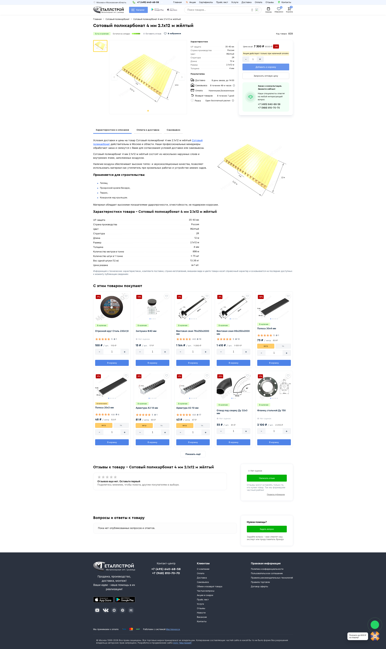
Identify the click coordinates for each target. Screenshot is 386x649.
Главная (177, 2)
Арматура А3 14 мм (147, 407)
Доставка (247, 2)
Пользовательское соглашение (267, 573)
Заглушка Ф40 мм (146, 331)
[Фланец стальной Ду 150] (274, 386)
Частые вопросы (205, 590)
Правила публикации (276, 494)
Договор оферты (259, 586)
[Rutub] (131, 610)
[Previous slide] (114, 77)
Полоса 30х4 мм (266, 328)
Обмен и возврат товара (209, 586)
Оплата (258, 2)
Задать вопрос (267, 529)
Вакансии (202, 617)
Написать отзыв (267, 478)
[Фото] (148, 77)
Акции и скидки (205, 595)
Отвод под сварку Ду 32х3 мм (232, 412)
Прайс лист (222, 2)
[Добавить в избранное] (126, 296)
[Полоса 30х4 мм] (274, 307)
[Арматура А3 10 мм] (193, 386)
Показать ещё (193, 454)
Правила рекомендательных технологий (272, 577)
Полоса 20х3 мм (104, 407)
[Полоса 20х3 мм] (112, 386)
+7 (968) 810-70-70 (269, 107)
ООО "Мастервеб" (182, 642)
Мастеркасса (173, 629)
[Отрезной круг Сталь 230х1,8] (112, 307)
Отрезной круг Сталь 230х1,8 (112, 331)
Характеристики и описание (112, 130)
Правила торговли (260, 582)
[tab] (148, 111)
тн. (283, 346)
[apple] (172, 10)
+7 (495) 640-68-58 (269, 104)
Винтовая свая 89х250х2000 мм (233, 332)
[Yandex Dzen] (114, 610)
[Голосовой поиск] (252, 10)
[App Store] (103, 599)
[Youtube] (97, 610)
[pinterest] (123, 610)
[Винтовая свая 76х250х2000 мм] (193, 307)
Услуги (234, 2)
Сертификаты (206, 2)
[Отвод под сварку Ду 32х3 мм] (233, 386)
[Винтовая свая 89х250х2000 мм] (233, 307)
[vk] (106, 610)
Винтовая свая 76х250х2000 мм (192, 332)
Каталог (140, 10)
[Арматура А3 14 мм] (152, 386)
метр (266, 346)
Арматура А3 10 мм (187, 407)
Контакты (202, 621)
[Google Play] (125, 599)
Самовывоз (173, 130)
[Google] (158, 10)
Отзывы (270, 2)
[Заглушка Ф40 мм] (152, 307)
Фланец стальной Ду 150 (271, 410)
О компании (203, 569)
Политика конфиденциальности (267, 569)
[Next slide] (182, 77)
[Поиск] (258, 10)
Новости (201, 612)
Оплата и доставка (147, 130)
